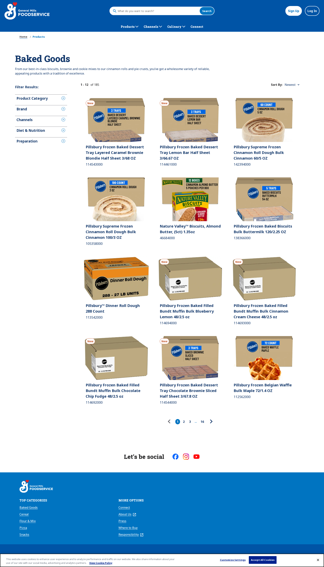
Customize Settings (233, 560)
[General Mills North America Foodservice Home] (27, 11)
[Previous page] (170, 421)
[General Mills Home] (36, 487)
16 (202, 422)
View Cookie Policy (100, 563)
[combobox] (157, 11)
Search (207, 11)
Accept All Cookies (262, 560)
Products (39, 36)
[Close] (318, 560)
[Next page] (210, 421)
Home (23, 36)
